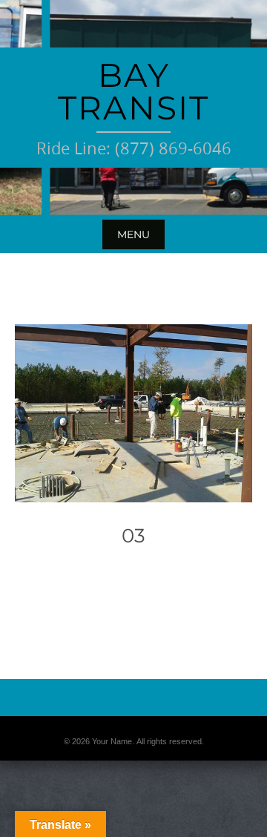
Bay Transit (133, 91)
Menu (133, 234)
